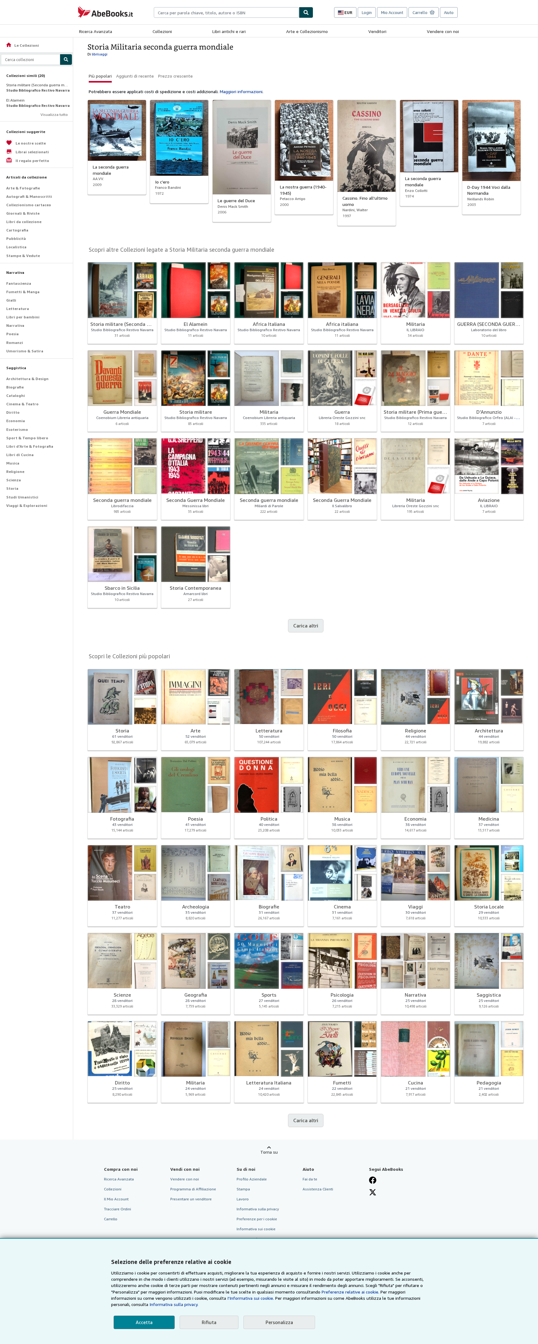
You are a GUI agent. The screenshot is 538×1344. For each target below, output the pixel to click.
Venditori (377, 31)
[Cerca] (306, 12)
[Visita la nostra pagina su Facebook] (372, 1180)
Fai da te (310, 1179)
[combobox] (226, 12)
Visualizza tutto (54, 114)
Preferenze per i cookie (257, 1219)
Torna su (269, 1152)
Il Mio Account (116, 1199)
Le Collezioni (22, 45)
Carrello (110, 1219)
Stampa (243, 1189)
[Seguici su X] (372, 1192)
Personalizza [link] (279, 1322)
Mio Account (392, 12)
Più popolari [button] (100, 76)
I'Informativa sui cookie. (250, 1298)
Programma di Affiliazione (193, 1189)
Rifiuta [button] (209, 1322)
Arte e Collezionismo (307, 31)
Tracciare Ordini (117, 1209)
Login (367, 12)
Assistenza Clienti (318, 1189)
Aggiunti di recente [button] (135, 76)
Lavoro (243, 1199)
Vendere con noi (443, 31)
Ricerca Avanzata (95, 31)
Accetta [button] (144, 1322)
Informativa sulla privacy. (173, 1304)
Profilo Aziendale (252, 1179)
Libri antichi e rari (229, 31)
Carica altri (305, 625)
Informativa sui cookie (256, 1229)
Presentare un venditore (191, 1199)
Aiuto (449, 12)
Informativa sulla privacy (258, 1209)
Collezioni (162, 31)
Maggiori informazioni (241, 91)
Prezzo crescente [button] (175, 76)
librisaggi (99, 54)
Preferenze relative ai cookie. (350, 1291)
